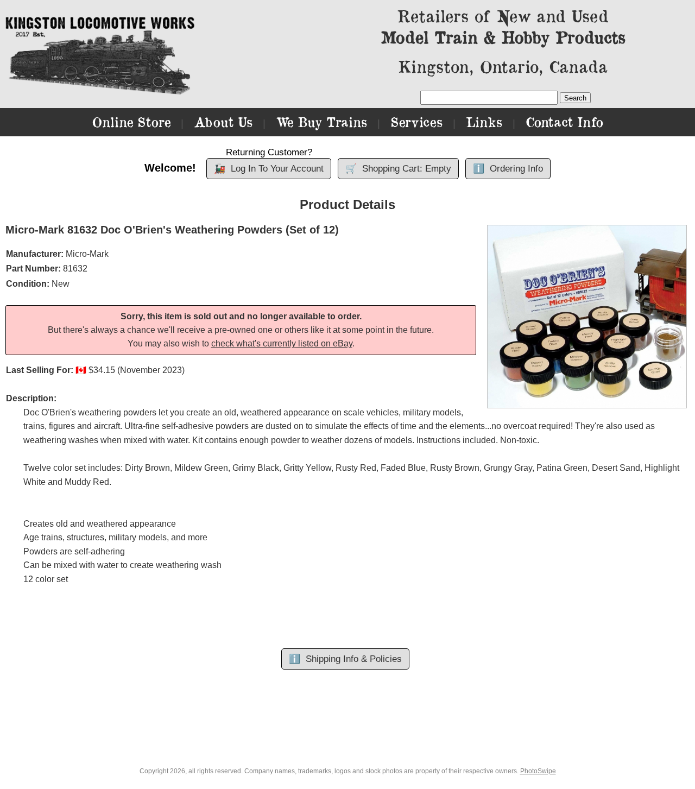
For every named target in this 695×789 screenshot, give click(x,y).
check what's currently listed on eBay (281, 343)
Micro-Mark (87, 253)
